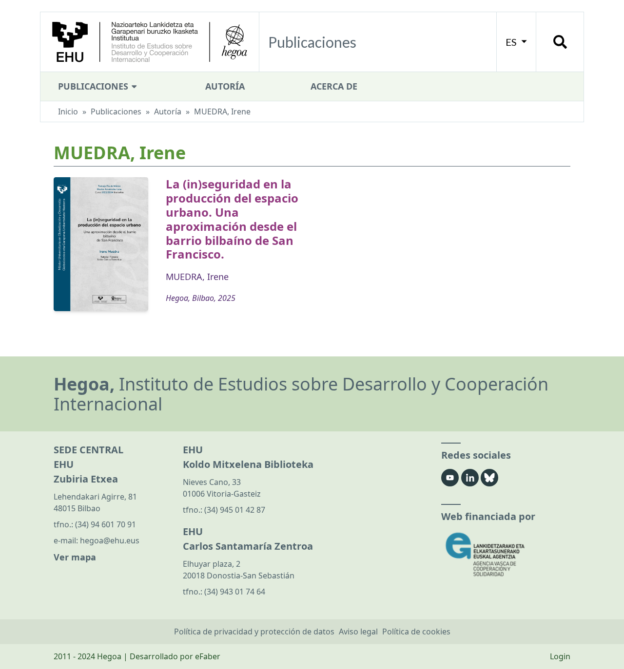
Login (560, 656)
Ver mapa (75, 557)
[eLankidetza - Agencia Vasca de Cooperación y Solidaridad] (505, 554)
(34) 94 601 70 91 (105, 524)
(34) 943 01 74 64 (234, 591)
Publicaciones (94, 86)
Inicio (68, 111)
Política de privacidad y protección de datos (254, 631)
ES (512, 42)
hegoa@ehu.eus (109, 540)
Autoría (225, 86)
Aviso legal (358, 631)
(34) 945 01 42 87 (234, 509)
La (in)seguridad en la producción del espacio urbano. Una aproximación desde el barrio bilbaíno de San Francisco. (232, 219)
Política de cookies (416, 631)
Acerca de (334, 86)
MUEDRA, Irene (197, 276)
